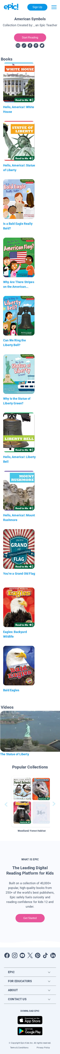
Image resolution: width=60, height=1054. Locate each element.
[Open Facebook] (7, 955)
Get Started (30, 918)
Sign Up (37, 7)
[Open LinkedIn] (53, 955)
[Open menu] (54, 7)
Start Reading (30, 37)
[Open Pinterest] (37, 955)
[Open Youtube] (22, 955)
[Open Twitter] (30, 955)
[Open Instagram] (14, 955)
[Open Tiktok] (45, 955)
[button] (31, 801)
